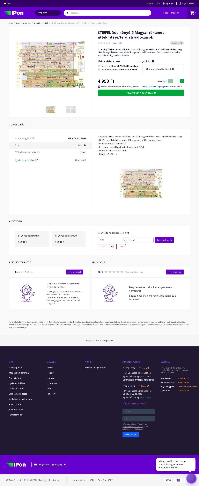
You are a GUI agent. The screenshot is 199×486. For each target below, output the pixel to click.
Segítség (165, 361)
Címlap (50, 367)
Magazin (175, 12)
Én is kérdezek (74, 272)
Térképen (143, 368)
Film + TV (51, 393)
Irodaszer (27, 23)
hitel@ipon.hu (183, 378)
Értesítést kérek (164, 240)
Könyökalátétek (77, 138)
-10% (111, 246)
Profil (88, 361)
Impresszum (80, 480)
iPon (11, 23)
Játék (49, 388)
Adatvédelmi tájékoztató (20, 399)
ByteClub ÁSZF (105, 480)
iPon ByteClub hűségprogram (154, 86)
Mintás (82, 145)
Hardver (50, 378)
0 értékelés (117, 43)
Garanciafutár (15, 378)
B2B (158, 3)
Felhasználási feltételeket (133, 426)
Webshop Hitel (15, 367)
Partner (150, 3)
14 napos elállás (16, 388)
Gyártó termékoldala (24, 160)
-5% (102, 246)
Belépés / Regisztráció (95, 367)
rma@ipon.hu (183, 382)
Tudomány (52, 383)
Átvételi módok (16, 409)
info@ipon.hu (183, 390)
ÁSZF (92, 480)
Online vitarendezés (18, 393)
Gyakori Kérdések (17, 383)
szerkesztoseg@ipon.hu (185, 386)
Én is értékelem (175, 272)
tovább (125, 55)
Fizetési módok (16, 414)
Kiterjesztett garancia (19, 372)
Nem (83, 152)
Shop (165, 12)
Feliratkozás (130, 434)
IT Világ (50, 372)
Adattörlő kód (15, 404)
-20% (121, 246)
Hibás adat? (80, 160)
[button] (50, 109)
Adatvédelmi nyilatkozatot (133, 429)
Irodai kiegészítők (41, 23)
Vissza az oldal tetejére (98, 340)
